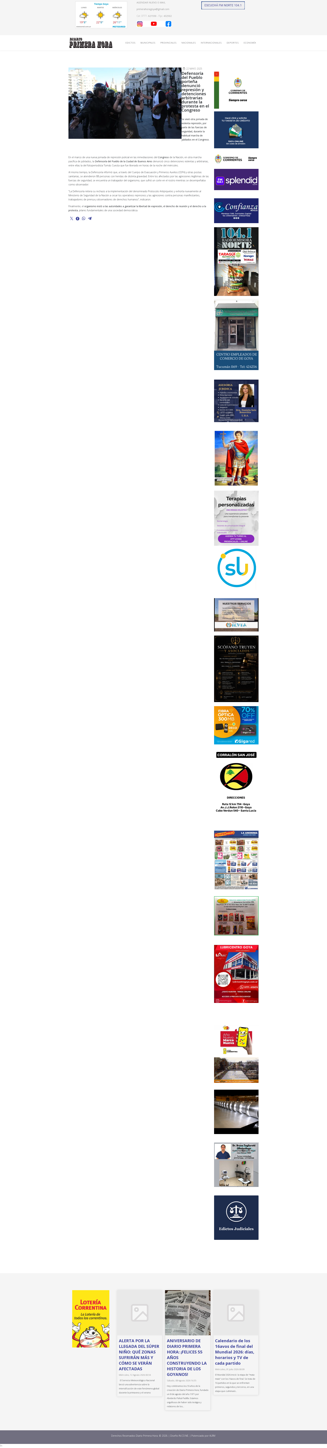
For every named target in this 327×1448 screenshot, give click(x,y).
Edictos (130, 42)
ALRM (212, 1435)
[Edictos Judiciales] (236, 1217)
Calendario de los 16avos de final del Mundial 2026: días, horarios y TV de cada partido (234, 1352)
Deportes (233, 42)
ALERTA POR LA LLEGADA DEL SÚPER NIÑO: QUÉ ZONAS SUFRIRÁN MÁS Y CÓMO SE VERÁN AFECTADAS (139, 1354)
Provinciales (168, 42)
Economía (250, 42)
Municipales (148, 42)
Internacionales (211, 42)
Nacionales (189, 42)
